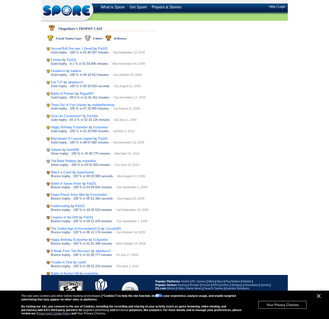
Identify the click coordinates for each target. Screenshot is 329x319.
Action (225, 285)
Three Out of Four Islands (69, 105)
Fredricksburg (60, 206)
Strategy (236, 285)
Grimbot (92, 116)
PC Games (199, 281)
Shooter (194, 285)
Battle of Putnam (62, 93)
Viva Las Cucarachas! (66, 116)
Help (272, 6)
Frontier (56, 60)
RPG (216, 285)
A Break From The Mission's (70, 251)
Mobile (246, 281)
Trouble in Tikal (61, 262)
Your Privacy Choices (282, 305)
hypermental (85, 172)
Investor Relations (237, 288)
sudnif (82, 262)
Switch (185, 281)
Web (211, 281)
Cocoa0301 (113, 228)
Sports (265, 285)
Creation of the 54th (64, 217)
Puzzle (206, 285)
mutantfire (89, 161)
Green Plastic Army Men (68, 194)
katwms (76, 71)
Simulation (251, 285)
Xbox (219, 281)
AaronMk (73, 149)
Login (281, 6)
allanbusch (75, 82)
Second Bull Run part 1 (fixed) (72, 48)
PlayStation (232, 281)
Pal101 (103, 48)
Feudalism (58, 71)
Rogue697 (87, 93)
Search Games (214, 288)
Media (171, 288)
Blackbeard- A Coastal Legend (72, 138)
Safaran (56, 149)
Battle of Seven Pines (66, 183)
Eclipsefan (100, 127)
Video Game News (189, 288)
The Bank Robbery (64, 161)
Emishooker (98, 194)
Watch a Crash (61, 172)
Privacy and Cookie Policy (53, 313)
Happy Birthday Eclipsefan (69, 127)
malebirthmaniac (103, 105)
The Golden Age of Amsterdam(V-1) (75, 228)
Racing (182, 285)
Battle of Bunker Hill (65, 273)
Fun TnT (57, 82)
